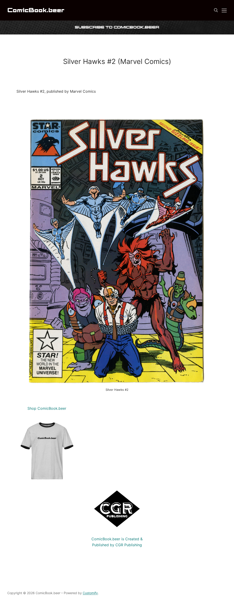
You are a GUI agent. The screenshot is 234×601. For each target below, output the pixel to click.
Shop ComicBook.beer (46, 408)
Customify (90, 593)
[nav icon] (224, 10)
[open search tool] (216, 10)
